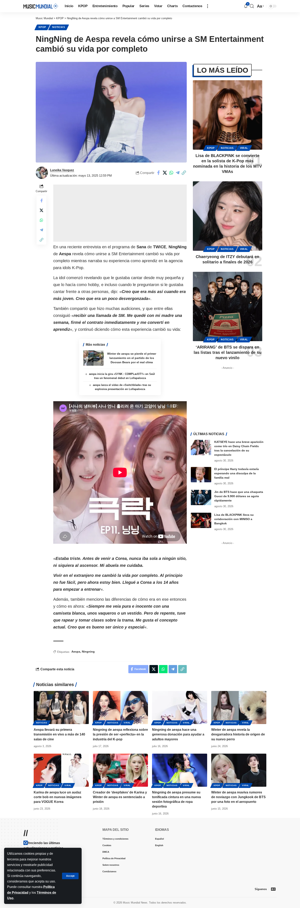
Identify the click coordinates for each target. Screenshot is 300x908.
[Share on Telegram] (177, 172)
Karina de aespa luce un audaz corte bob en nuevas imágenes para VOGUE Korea (57, 797)
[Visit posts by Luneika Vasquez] (42, 173)
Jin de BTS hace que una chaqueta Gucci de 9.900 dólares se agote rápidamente (238, 496)
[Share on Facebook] (158, 172)
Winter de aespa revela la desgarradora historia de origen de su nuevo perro (238, 734)
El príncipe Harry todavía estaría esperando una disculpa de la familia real (236, 473)
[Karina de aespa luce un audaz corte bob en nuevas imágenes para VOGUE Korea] (61, 770)
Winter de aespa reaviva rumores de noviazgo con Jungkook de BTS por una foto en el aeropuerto (238, 797)
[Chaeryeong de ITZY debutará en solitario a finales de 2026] (227, 216)
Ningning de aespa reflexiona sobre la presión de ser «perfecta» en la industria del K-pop (120, 734)
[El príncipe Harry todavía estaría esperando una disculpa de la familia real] (201, 474)
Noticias (58, 27)
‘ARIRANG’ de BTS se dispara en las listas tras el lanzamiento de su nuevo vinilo (227, 352)
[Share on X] (165, 172)
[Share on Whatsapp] (171, 172)
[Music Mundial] (40, 6)
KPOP (42, 27)
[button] (70, 876)
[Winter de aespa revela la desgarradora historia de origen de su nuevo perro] (238, 707)
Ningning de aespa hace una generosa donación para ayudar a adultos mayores (178, 734)
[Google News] (273, 889)
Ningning (88, 651)
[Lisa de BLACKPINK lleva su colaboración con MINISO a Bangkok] (201, 520)
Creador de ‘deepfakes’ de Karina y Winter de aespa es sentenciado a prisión (120, 797)
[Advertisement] (120, 213)
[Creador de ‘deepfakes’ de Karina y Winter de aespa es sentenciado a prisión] (120, 770)
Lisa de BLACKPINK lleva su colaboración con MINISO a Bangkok (234, 519)
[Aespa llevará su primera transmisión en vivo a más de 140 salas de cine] (61, 707)
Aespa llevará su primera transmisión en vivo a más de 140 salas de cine (59, 734)
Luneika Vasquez (62, 170)
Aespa (75, 651)
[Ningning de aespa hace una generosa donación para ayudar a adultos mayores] (179, 707)
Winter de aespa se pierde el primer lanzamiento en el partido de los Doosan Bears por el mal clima (131, 358)
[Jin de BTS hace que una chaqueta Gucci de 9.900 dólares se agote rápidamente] (201, 497)
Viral (244, 148)
